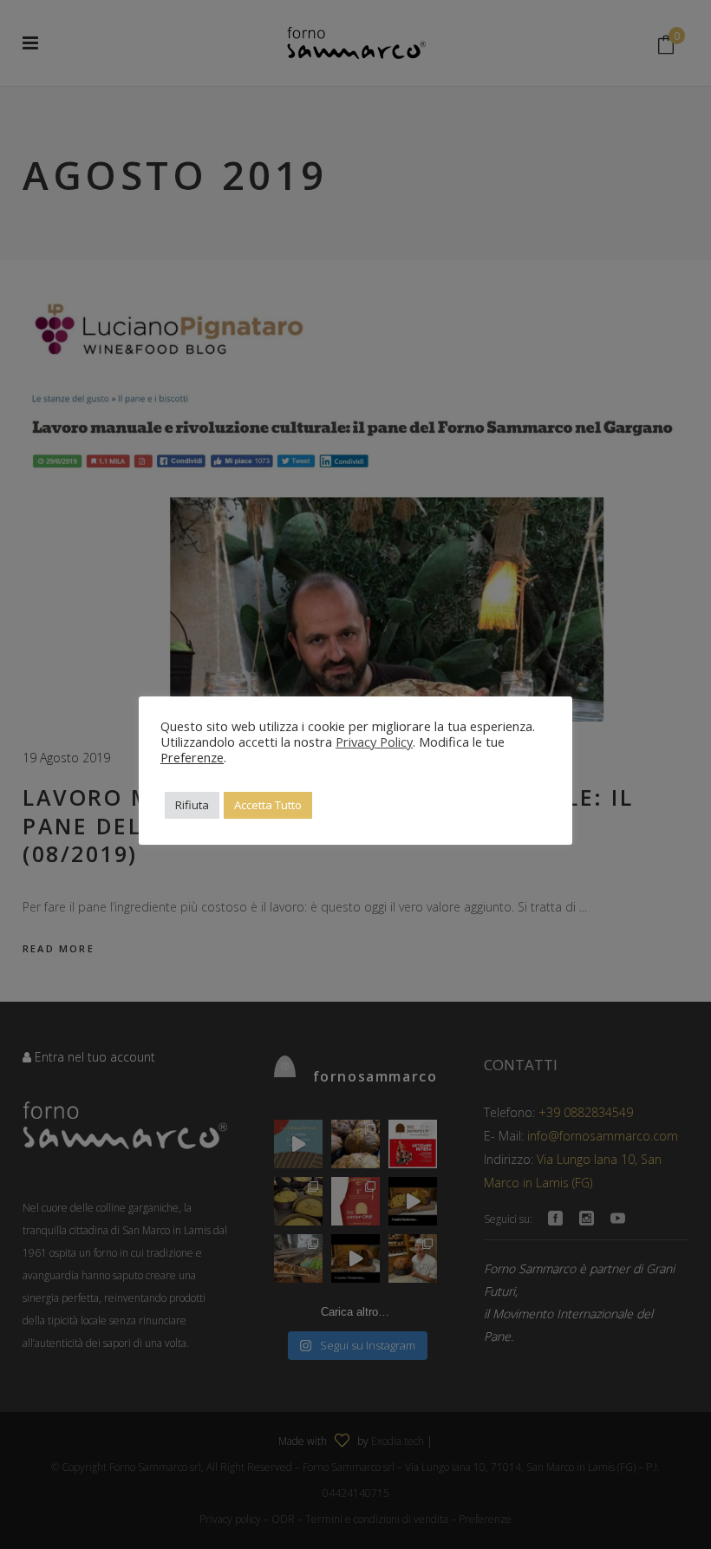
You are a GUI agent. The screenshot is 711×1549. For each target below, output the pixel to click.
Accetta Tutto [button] (268, 805)
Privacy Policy (374, 741)
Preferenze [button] (192, 757)
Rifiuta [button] (192, 805)
